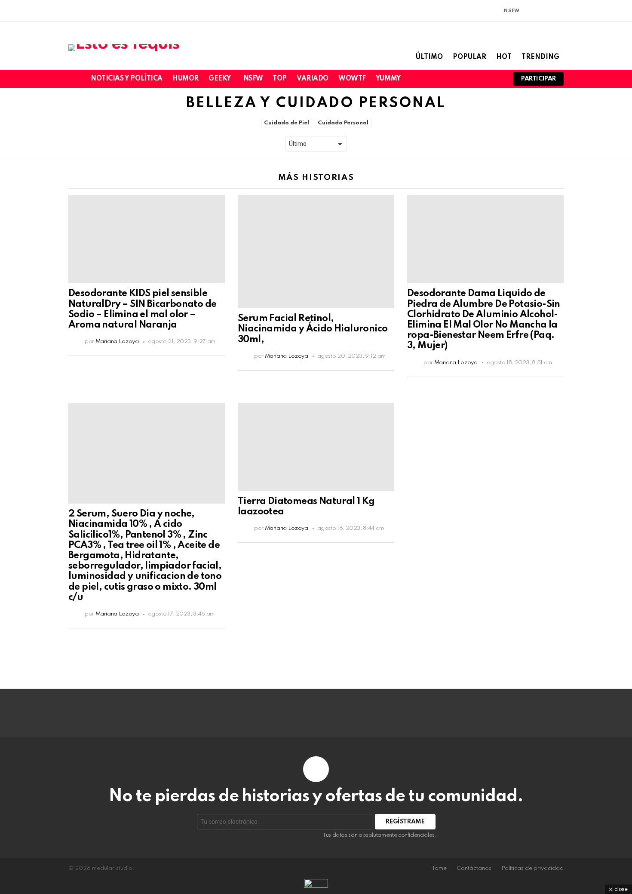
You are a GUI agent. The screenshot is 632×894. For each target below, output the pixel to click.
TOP (280, 78)
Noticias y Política (127, 78)
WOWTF (352, 78)
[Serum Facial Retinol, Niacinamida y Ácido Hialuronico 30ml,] (316, 251)
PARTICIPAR (538, 79)
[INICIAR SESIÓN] (558, 10)
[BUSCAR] (495, 78)
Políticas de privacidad (532, 868)
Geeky (220, 78)
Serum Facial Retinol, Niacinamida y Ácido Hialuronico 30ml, (312, 329)
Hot (504, 57)
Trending (540, 57)
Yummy (388, 78)
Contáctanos (474, 868)
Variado (312, 78)
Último (429, 57)
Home (438, 868)
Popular (469, 57)
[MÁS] (218, 361)
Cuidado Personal (343, 123)
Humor (185, 78)
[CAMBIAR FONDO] (529, 10)
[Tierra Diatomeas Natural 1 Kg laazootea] (316, 447)
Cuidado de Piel (286, 123)
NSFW (253, 78)
